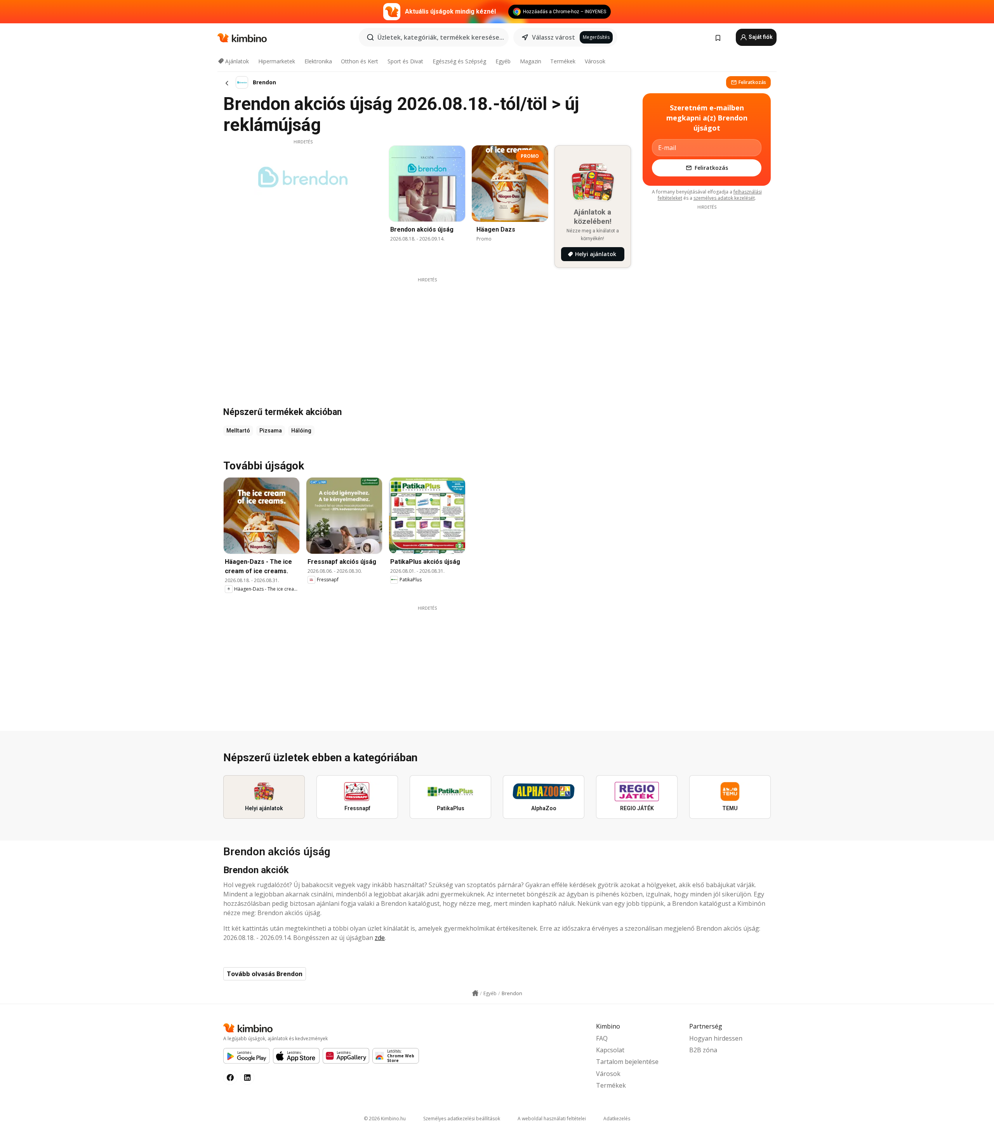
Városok (595, 61)
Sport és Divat (405, 61)
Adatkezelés (616, 1118)
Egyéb (503, 61)
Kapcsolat (610, 1050)
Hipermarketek (276, 61)
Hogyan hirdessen (715, 1038)
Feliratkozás (752, 82)
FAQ (602, 1038)
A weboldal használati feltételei (552, 1118)
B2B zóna (703, 1050)
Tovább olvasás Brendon (264, 974)
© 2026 (385, 1118)
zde (380, 937)
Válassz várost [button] (553, 37)
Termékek (562, 61)
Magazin (530, 61)
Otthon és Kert (359, 61)
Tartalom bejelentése (627, 1061)
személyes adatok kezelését (724, 198)
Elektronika (318, 61)
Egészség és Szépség (459, 61)
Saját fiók (760, 37)
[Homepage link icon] (475, 993)
